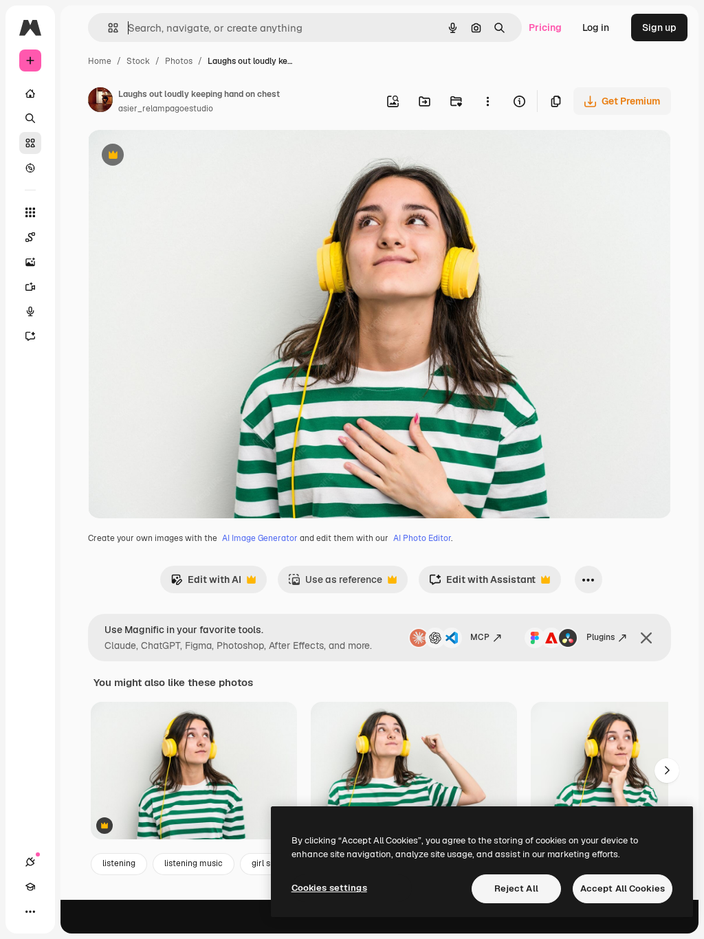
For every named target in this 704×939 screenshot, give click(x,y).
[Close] (646, 638)
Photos (178, 61)
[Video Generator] (30, 287)
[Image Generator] (30, 262)
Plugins (600, 637)
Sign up (659, 27)
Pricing (545, 27)
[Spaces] (30, 237)
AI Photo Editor (422, 538)
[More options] (487, 101)
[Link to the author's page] (100, 101)
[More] (30, 912)
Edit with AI (205, 583)
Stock (138, 61)
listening (118, 863)
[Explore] (30, 168)
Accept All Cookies (622, 888)
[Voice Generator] (30, 311)
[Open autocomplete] (107, 28)
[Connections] (30, 862)
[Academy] (30, 887)
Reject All (516, 888)
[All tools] (30, 212)
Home (99, 61)
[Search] (30, 118)
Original (176, 156)
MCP (480, 637)
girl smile (269, 863)
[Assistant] (30, 336)
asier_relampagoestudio (165, 108)
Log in (595, 27)
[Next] (666, 770)
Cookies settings (329, 888)
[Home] (30, 93)
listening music (193, 863)
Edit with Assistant (482, 583)
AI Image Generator (260, 538)
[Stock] (30, 143)
